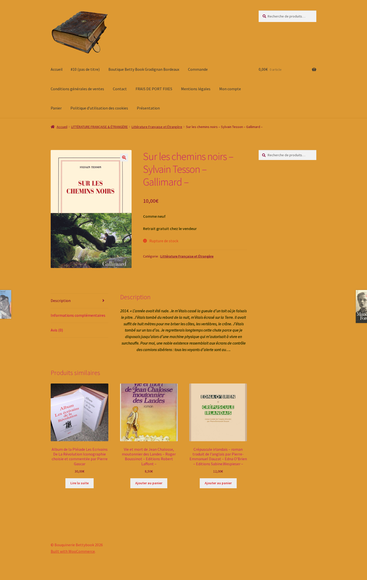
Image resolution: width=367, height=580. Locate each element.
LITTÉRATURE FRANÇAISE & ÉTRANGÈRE (99, 126)
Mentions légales (195, 88)
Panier (56, 108)
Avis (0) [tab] (57, 330)
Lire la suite (79, 483)
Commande (198, 69)
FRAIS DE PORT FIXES (154, 88)
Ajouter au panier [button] (148, 483)
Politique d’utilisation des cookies (99, 108)
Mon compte (230, 88)
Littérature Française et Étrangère (157, 126)
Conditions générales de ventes (77, 88)
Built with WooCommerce (73, 551)
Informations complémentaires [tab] (78, 315)
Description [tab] (61, 300)
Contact (120, 88)
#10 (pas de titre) (85, 69)
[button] (124, 158)
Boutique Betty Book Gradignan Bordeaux (143, 69)
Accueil (57, 69)
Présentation (148, 108)
